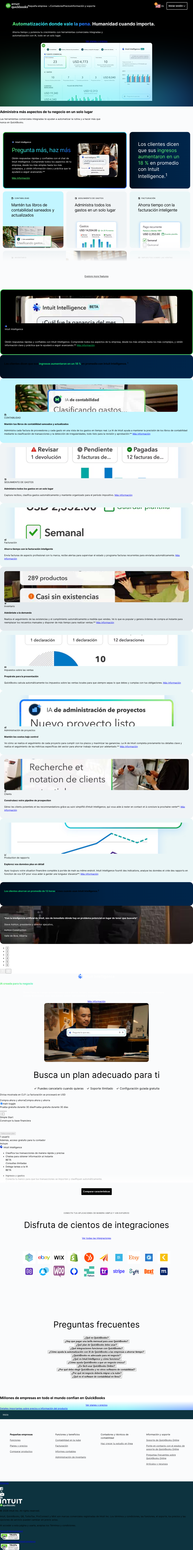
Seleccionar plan (8, 1133)
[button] (39, 6)
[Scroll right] (3, 1114)
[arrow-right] (8, 971)
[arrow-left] (3, 971)
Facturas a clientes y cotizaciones (24, 1182)
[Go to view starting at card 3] (6, 1111)
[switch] (1, 1103)
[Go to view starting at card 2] (3, 1111)
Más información (21, 178)
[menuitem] (39, 6)
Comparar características (96, 1191)
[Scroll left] (1, 1114)
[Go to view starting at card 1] (1, 1111)
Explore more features (97, 276)
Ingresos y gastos (15, 1175)
